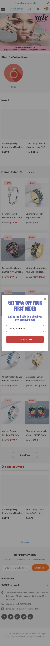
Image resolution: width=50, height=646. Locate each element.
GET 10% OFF (25, 339)
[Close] (45, 298)
